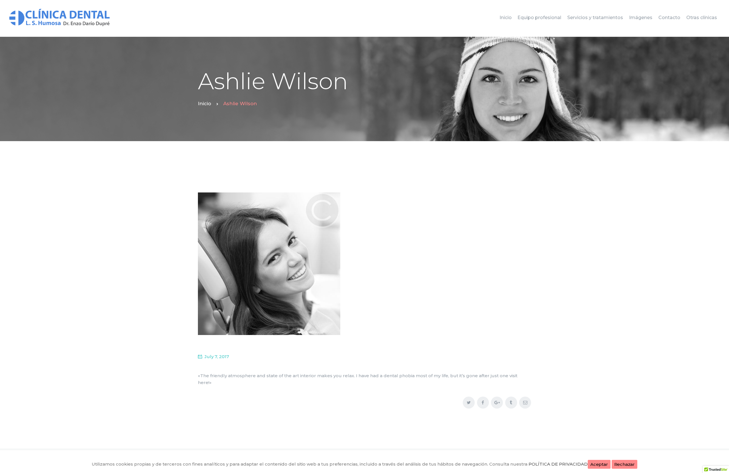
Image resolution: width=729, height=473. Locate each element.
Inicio (204, 103)
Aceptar (599, 464)
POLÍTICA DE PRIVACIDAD (558, 464)
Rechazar (624, 464)
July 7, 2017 (216, 356)
